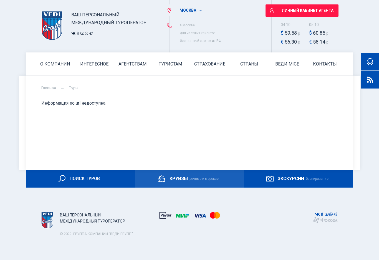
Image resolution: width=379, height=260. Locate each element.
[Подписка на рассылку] (370, 80)
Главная (48, 88)
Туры (73, 88)
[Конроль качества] (370, 61)
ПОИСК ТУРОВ (85, 178)
